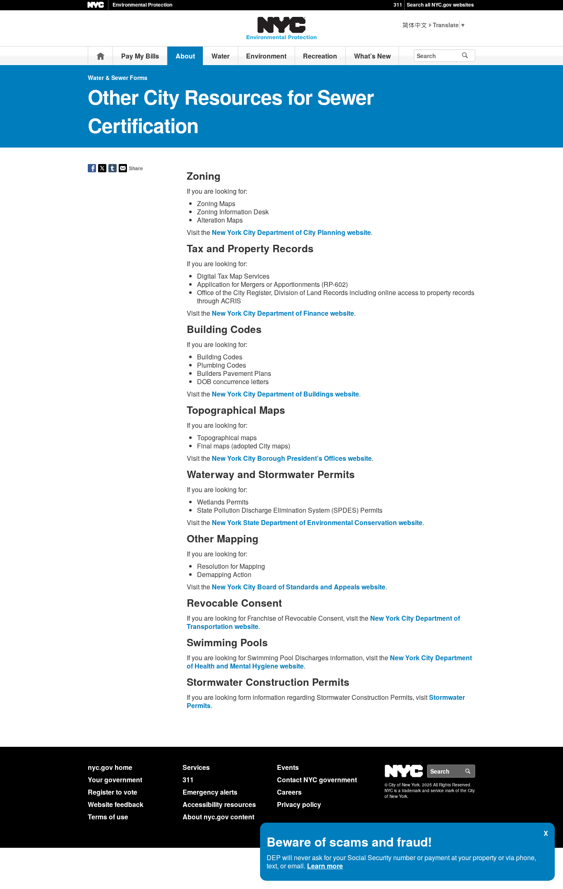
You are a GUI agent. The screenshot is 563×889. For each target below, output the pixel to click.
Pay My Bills (140, 56)
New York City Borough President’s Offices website (292, 458)
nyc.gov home (110, 767)
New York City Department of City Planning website (291, 232)
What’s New (372, 56)
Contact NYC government (317, 779)
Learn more (325, 865)
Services (196, 767)
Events (288, 767)
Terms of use (108, 816)
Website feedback (115, 804)
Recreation (320, 56)
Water (220, 56)
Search (474, 771)
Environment (266, 56)
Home (100, 56)
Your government (115, 779)
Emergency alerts (210, 792)
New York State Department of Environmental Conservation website (317, 522)
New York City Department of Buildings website (285, 394)
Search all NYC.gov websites (440, 4)
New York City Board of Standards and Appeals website (298, 586)
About (185, 56)
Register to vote (112, 792)
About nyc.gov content (218, 816)
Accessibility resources (219, 804)
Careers (289, 792)
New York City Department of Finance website (283, 313)
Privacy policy (299, 804)
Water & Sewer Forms (118, 77)
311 (398, 4)
